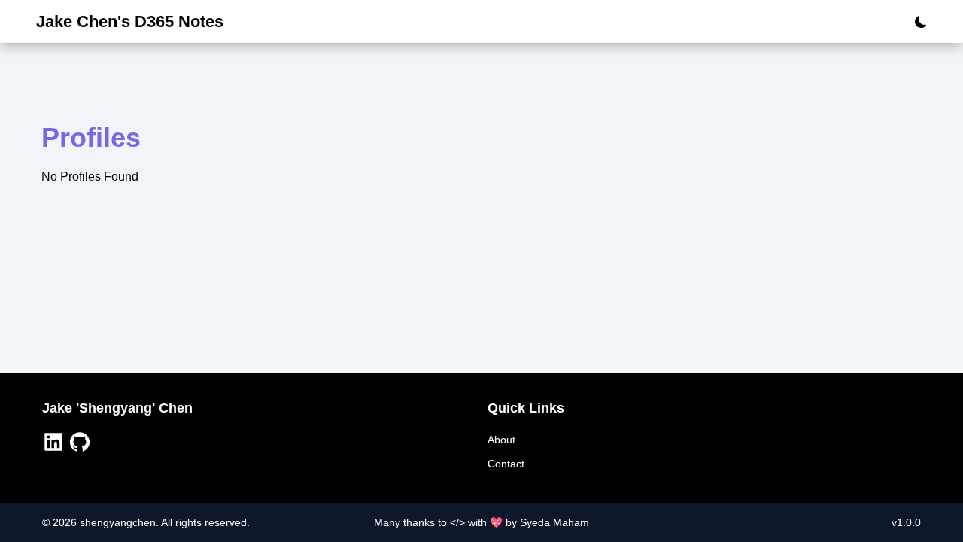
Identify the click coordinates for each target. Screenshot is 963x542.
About (501, 440)
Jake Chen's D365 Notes (129, 21)
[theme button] (916, 22)
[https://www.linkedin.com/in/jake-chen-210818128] (55, 444)
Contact (506, 464)
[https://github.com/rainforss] (81, 444)
